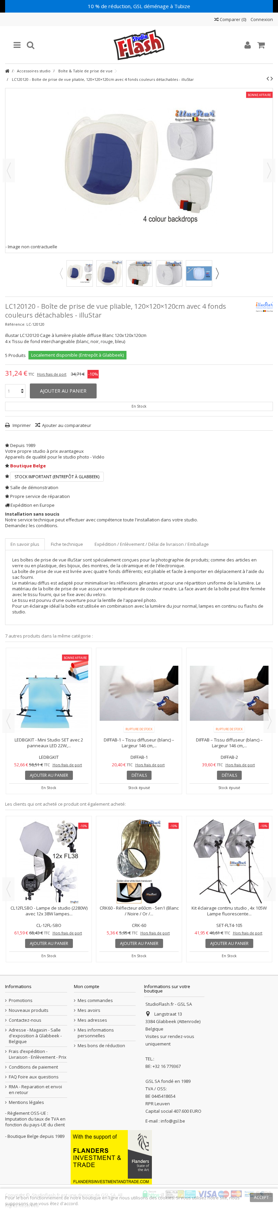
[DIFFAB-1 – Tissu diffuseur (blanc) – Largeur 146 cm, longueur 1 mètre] (48, 693)
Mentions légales (26, 1102)
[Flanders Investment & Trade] (111, 1157)
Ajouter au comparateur (66, 425)
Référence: (15, 324)
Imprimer (21, 425)
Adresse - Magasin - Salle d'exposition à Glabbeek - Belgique (35, 1035)
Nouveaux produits (28, 1010)
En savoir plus (25, 544)
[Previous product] (267, 78)
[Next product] (272, 78)
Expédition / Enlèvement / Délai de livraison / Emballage (152, 544)
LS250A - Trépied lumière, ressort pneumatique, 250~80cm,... (229, 911)
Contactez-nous (25, 1020)
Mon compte (86, 986)
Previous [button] (61, 273)
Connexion (261, 19)
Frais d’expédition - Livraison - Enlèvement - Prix (37, 1054)
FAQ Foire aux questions (34, 1077)
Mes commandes (95, 1000)
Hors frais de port (51, 374)
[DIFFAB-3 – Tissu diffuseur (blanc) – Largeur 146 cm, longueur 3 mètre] (229, 661)
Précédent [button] (9, 170)
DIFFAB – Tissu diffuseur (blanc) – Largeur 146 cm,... (139, 743)
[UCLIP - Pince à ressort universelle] (139, 829)
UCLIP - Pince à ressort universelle (139, 844)
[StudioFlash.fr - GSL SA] (139, 45)
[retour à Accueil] (7, 71)
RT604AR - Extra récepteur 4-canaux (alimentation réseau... (49, 911)
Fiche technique (67, 544)
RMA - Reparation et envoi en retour (35, 1089)
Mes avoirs (89, 1010)
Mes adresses (92, 1020)
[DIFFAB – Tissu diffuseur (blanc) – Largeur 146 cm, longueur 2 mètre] (139, 693)
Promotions (21, 1000)
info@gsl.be (173, 1121)
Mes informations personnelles (96, 1033)
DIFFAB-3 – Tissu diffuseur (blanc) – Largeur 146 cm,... (229, 679)
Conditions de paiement (33, 1067)
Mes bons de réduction (101, 1046)
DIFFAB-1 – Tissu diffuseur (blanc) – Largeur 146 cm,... (49, 743)
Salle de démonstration (34, 487)
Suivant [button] (269, 170)
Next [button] (217, 273)
